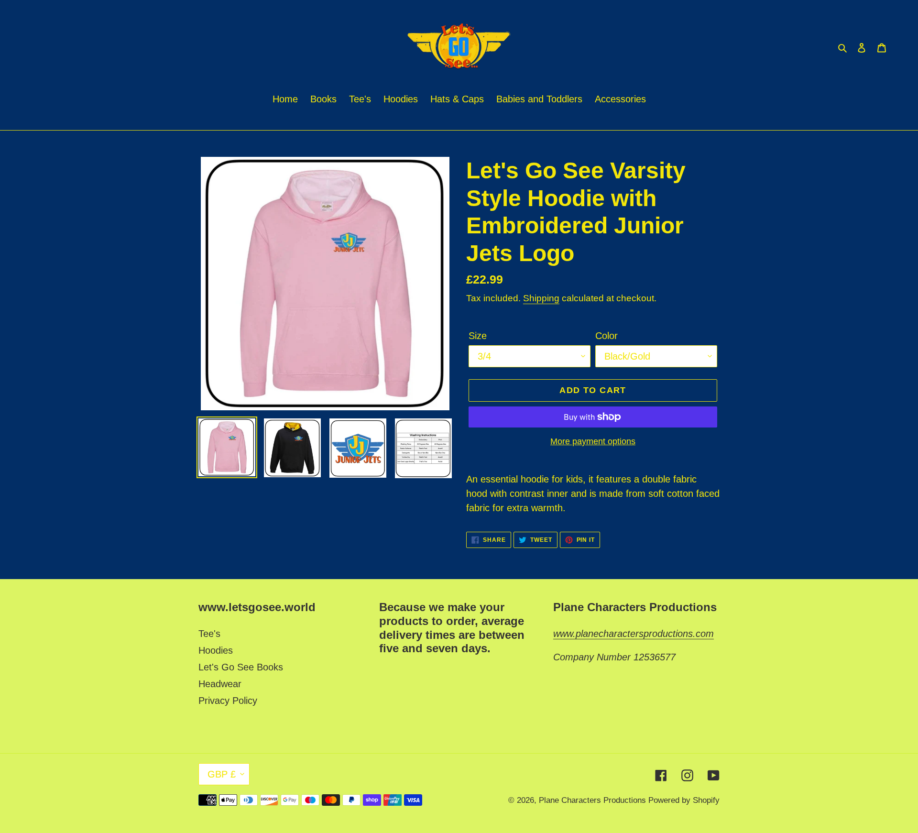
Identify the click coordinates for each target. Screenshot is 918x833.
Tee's (209, 633)
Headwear (219, 684)
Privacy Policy (227, 700)
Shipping (541, 298)
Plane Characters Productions (593, 800)
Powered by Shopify (684, 800)
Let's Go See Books (240, 667)
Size (478, 335)
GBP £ (222, 774)
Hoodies (215, 650)
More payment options (592, 441)
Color (606, 335)
